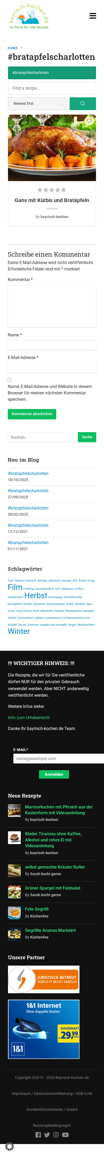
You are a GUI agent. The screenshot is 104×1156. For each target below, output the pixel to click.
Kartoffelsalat (73, 597)
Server (22, 625)
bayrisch (31, 580)
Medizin (80, 604)
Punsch (59, 611)
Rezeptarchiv (73, 611)
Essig (91, 580)
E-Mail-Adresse (23, 357)
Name (15, 334)
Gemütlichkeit (44, 589)
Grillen (79, 589)
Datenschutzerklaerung (53, 1093)
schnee (39, 618)
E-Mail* (20, 750)
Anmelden (54, 774)
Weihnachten (86, 625)
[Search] (83, 103)
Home (13, 48)
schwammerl (53, 618)
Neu (89, 604)
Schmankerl (25, 618)
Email (82, 580)
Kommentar (20, 279)
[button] (89, 121)
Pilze (36, 611)
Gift (57, 589)
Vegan (72, 625)
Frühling (28, 589)
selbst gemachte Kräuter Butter (55, 867)
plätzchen (47, 611)
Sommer (33, 625)
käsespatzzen (56, 604)
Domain (66, 580)
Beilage (42, 580)
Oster (11, 611)
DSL (75, 580)
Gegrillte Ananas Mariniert (50, 930)
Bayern (19, 580)
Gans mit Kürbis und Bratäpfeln (52, 200)
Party (19, 611)
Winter (19, 631)
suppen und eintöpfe (53, 625)
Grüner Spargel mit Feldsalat (52, 888)
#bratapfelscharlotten (28, 473)
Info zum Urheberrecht (30, 717)
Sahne (12, 618)
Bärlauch (54, 580)
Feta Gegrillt (37, 909)
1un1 (11, 580)
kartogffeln (15, 604)
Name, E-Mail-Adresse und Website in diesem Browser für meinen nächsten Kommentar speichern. (50, 393)
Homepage (55, 597)
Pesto (28, 611)
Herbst (35, 595)
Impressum (21, 1093)
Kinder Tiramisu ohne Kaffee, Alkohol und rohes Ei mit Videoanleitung (53, 839)
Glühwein (67, 589)
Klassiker (39, 604)
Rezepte (88, 611)
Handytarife (15, 597)
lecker (70, 604)
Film (15, 587)
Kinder (27, 604)
